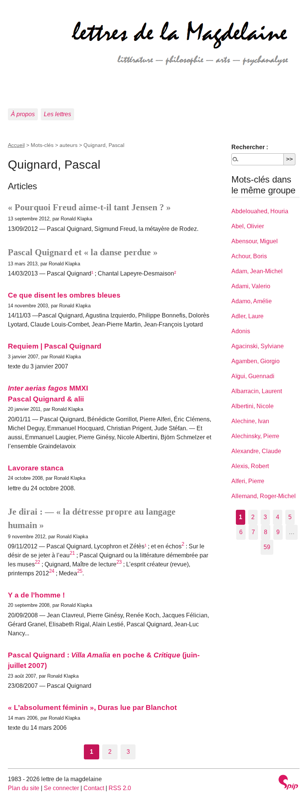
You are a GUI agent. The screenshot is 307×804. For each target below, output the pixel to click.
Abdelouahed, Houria (259, 211)
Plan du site (23, 788)
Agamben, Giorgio (255, 361)
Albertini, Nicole (252, 406)
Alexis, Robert (250, 466)
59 (267, 547)
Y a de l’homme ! (36, 595)
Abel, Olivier (247, 226)
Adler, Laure (247, 316)
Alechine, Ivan (250, 421)
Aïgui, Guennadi (252, 376)
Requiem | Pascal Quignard (54, 346)
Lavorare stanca (36, 468)
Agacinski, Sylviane (257, 346)
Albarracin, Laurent (256, 391)
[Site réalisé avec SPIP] (288, 783)
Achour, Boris (249, 256)
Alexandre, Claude (256, 451)
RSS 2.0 (120, 788)
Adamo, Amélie (251, 301)
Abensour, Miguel (254, 241)
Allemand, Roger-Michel (263, 496)
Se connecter (61, 788)
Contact (93, 788)
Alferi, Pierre (247, 481)
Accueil (16, 145)
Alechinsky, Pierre (255, 436)
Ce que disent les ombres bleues (64, 295)
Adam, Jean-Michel (257, 271)
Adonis (240, 331)
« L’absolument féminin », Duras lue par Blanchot (92, 707)
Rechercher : (249, 147)
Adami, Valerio (250, 286)
